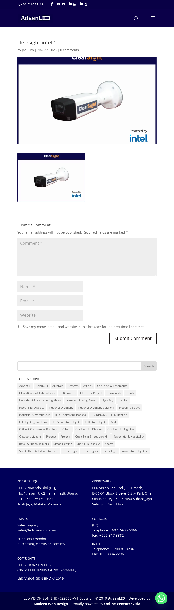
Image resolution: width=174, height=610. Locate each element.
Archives (57, 386)
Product (51, 436)
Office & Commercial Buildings (38, 429)
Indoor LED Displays (31, 407)
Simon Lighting (62, 444)
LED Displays (98, 415)
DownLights (113, 393)
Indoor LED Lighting (61, 407)
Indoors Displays (129, 407)
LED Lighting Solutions (33, 422)
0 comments (69, 50)
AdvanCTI (42, 386)
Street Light (70, 451)
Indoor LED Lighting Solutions (96, 407)
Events (130, 393)
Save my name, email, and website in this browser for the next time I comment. (85, 326)
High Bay (107, 400)
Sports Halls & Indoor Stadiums (38, 451)
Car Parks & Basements (112, 386)
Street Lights (90, 451)
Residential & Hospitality (128, 436)
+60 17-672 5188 (123, 530)
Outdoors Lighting (30, 436)
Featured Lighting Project (81, 400)
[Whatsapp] (161, 598)
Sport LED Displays (88, 444)
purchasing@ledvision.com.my (41, 543)
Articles (88, 386)
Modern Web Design (51, 603)
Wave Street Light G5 (135, 451)
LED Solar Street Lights (66, 422)
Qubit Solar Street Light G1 (92, 436)
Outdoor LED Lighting (120, 429)
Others (66, 429)
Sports (109, 444)
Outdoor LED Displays (89, 429)
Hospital (123, 400)
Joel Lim (28, 50)
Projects (65, 436)
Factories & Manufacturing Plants (40, 400)
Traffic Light (109, 451)
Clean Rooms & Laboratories (37, 393)
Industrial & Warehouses (34, 415)
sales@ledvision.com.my (36, 530)
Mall (113, 422)
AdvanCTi (25, 386)
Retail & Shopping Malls (34, 444)
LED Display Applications (70, 415)
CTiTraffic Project (91, 393)
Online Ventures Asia (122, 603)
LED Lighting (119, 415)
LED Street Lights (95, 422)
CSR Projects (68, 393)
